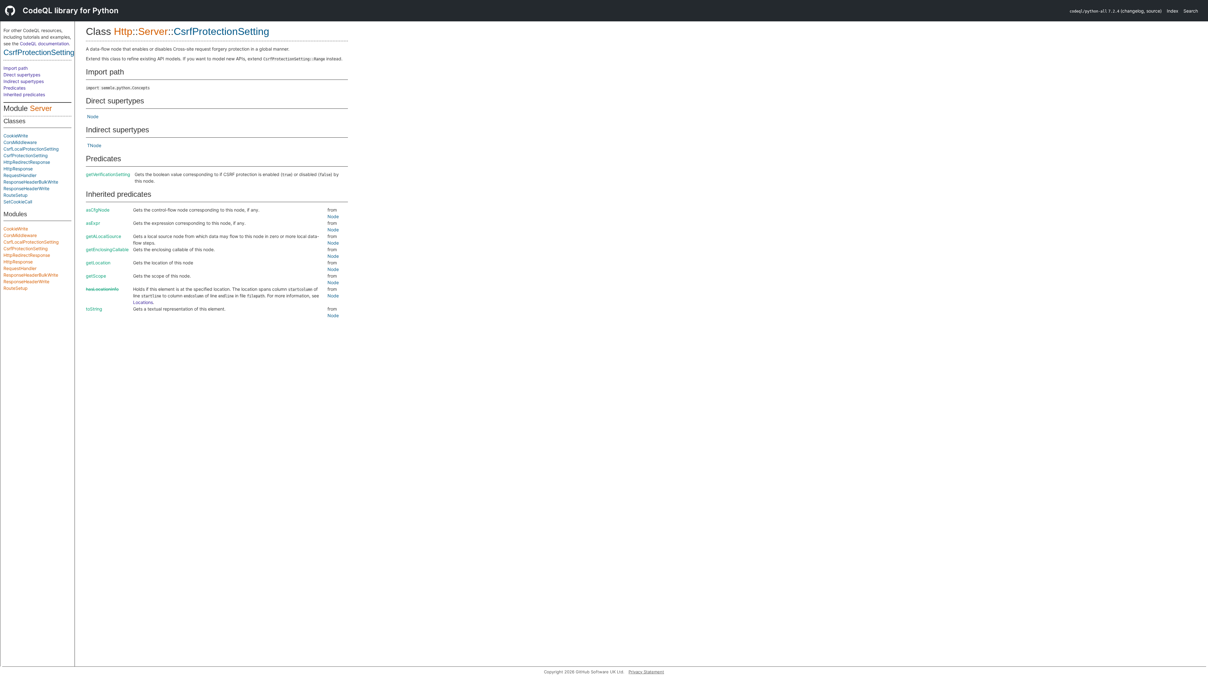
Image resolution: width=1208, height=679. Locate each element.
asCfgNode (97, 210)
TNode (94, 145)
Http (123, 31)
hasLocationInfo (102, 289)
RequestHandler (19, 175)
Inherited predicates (24, 94)
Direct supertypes (21, 74)
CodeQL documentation (44, 43)
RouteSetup (15, 195)
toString (94, 309)
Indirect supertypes (23, 81)
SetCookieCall (17, 201)
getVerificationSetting (108, 174)
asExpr (93, 223)
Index (1172, 11)
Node (92, 116)
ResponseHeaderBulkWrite (30, 182)
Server (41, 108)
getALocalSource (103, 236)
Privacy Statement (646, 671)
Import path (15, 68)
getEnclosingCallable (107, 249)
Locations (143, 302)
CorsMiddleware (20, 142)
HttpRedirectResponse (26, 162)
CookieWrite (15, 135)
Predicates (14, 88)
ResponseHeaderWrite (26, 188)
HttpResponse (18, 168)
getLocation (98, 262)
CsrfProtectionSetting (38, 52)
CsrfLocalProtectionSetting (31, 149)
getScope (96, 276)
